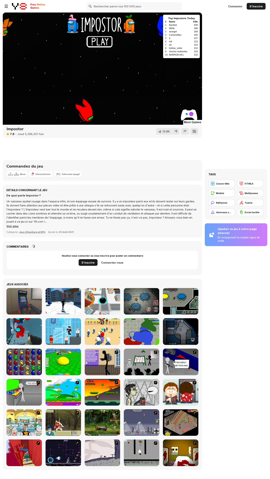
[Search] (90, 6)
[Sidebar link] (6, 6)
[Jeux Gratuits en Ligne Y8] (19, 6)
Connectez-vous (112, 262)
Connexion (235, 6)
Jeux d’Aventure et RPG (32, 231)
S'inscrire (256, 6)
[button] (12, 226)
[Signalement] (185, 131)
